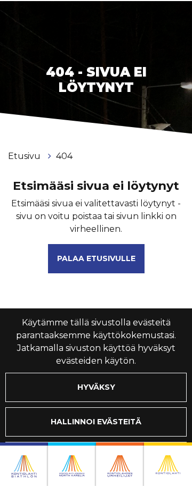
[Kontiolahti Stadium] (168, 464)
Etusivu (25, 156)
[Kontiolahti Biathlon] (24, 464)
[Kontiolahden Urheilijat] (120, 464)
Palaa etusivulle (96, 258)
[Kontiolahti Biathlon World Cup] (72, 464)
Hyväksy (96, 387)
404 (64, 156)
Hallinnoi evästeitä (96, 421)
